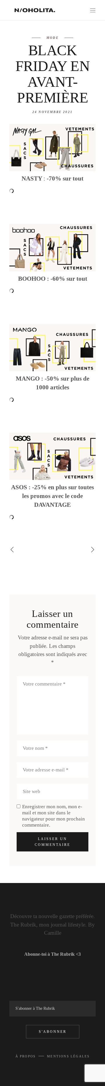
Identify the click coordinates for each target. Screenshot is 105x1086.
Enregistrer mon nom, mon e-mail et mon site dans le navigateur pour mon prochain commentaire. (53, 816)
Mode (52, 37)
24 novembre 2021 (52, 112)
